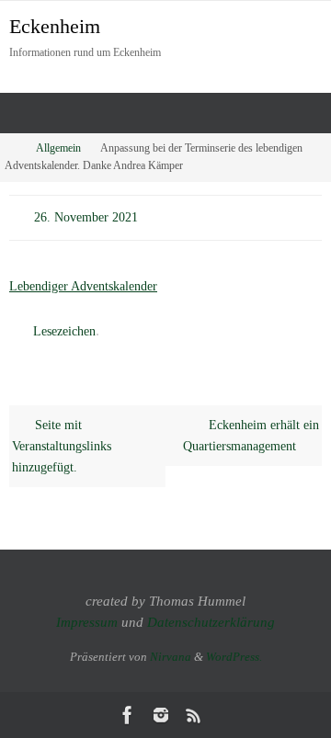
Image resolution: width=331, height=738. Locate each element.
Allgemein (58, 148)
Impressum (87, 622)
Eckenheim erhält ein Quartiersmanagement (250, 429)
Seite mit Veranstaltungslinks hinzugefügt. (61, 439)
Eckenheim (54, 26)
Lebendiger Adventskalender (83, 282)
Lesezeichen (64, 327)
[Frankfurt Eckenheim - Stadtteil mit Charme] (128, 715)
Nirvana (170, 657)
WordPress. (234, 657)
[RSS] (194, 715)
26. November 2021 (86, 215)
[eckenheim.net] (161, 715)
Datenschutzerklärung (211, 622)
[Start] (12, 148)
